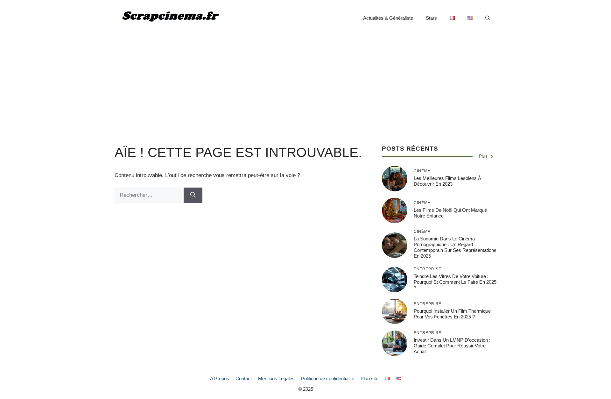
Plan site (369, 378)
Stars (431, 18)
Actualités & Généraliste (388, 18)
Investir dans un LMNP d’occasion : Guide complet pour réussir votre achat (452, 345)
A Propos (219, 378)
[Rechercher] (193, 195)
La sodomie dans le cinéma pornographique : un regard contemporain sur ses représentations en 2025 (455, 247)
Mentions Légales (276, 378)
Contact (243, 378)
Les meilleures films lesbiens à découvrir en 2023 (447, 181)
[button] (487, 18)
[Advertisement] (305, 84)
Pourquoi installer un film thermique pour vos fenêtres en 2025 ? (452, 313)
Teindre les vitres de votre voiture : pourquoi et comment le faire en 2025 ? (455, 282)
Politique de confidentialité (327, 378)
